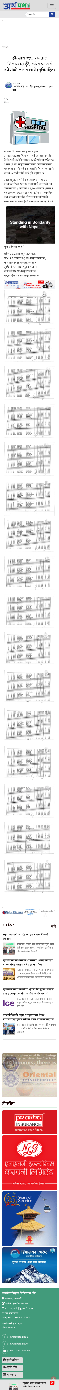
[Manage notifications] (53, 1378)
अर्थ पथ (16, 84)
